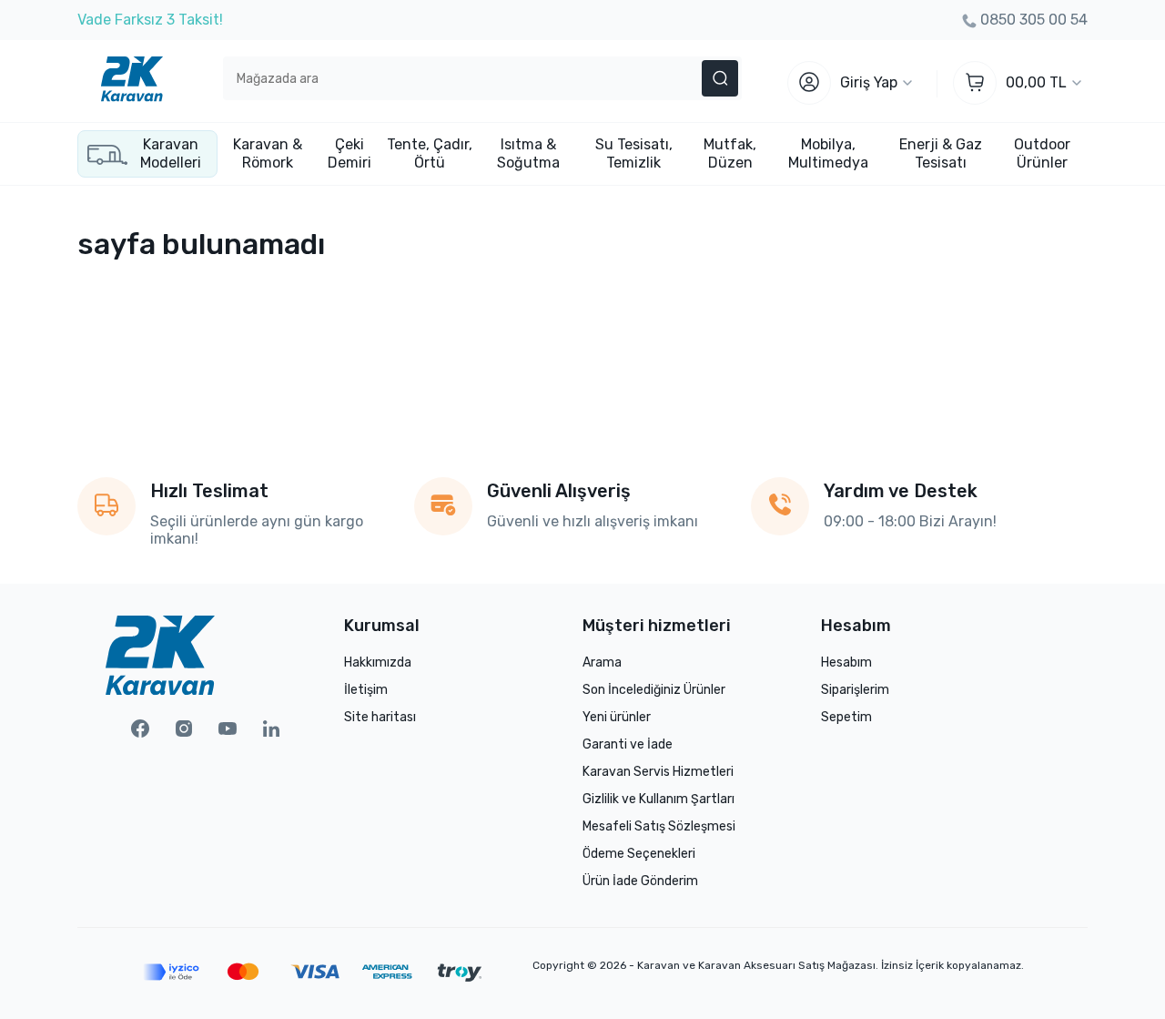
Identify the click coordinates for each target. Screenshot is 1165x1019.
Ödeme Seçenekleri (638, 853)
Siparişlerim (855, 690)
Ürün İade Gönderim (640, 881)
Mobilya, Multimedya (828, 153)
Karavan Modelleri (170, 153)
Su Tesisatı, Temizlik (634, 153)
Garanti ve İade (627, 744)
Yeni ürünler (616, 717)
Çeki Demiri (349, 153)
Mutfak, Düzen (730, 153)
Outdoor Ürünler (1042, 153)
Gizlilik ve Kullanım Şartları (658, 799)
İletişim (366, 690)
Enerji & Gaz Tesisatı (940, 153)
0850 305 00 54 (1034, 19)
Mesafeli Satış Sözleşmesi (658, 826)
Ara (720, 78)
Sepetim (846, 717)
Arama (602, 662)
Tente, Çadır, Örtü (429, 153)
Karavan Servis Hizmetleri (658, 772)
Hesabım (846, 662)
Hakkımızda (377, 662)
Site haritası (380, 717)
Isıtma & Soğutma (528, 153)
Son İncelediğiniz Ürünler (653, 690)
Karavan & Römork (267, 153)
